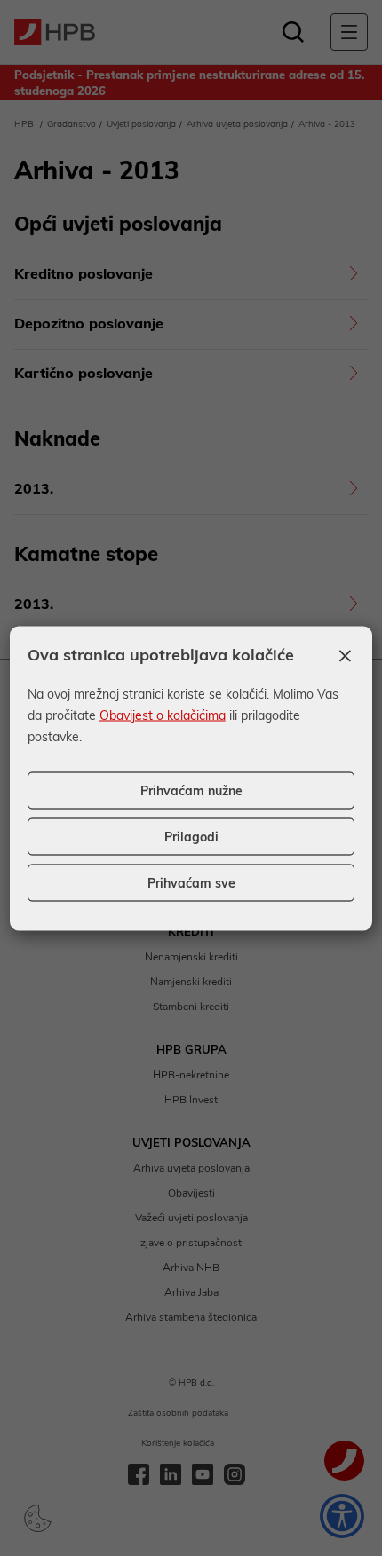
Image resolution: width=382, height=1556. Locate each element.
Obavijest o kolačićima (162, 715)
